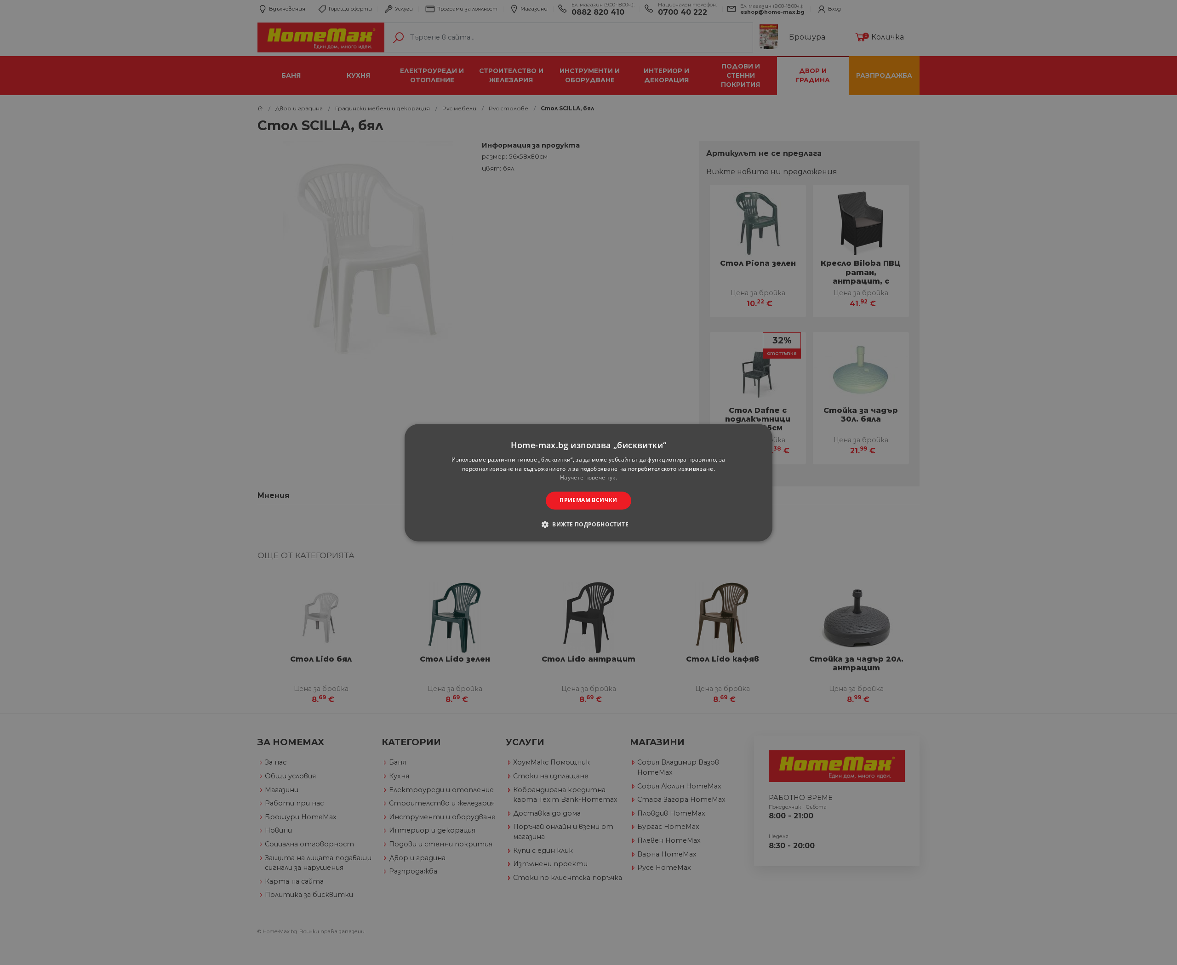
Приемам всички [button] (588, 500)
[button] (588, 524)
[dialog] (588, 482)
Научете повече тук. (588, 478)
